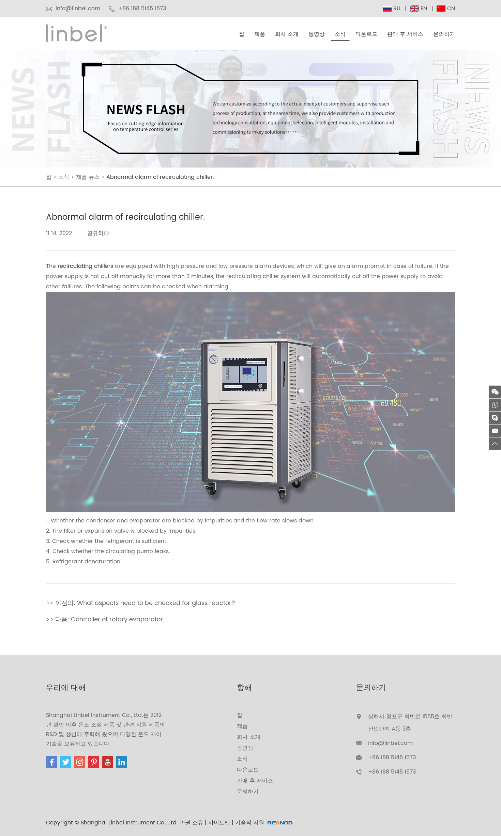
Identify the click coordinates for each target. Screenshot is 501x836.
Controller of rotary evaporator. (117, 619)
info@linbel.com (78, 8)
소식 (340, 34)
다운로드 (366, 34)
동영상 (316, 34)
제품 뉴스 (88, 177)
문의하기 (444, 34)
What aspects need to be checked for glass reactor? (156, 603)
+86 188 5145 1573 (392, 771)
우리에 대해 (66, 687)
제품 (259, 34)
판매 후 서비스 (405, 34)
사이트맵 (219, 822)
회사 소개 (287, 34)
